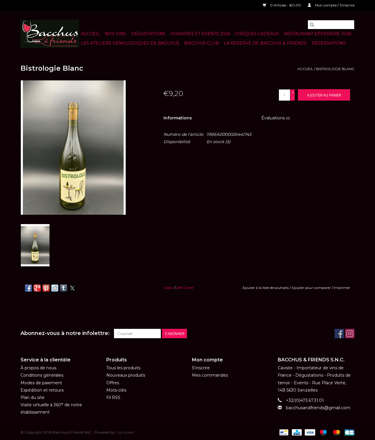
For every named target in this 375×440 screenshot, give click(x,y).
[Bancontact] (283, 432)
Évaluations (275, 118)
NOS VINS (115, 33)
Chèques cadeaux (257, 33)
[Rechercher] (312, 24)
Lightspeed (125, 432)
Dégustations (148, 33)
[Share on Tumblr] (63, 288)
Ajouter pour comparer (312, 287)
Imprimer (342, 287)
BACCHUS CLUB (201, 43)
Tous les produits (123, 367)
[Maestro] (322, 432)
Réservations (329, 43)
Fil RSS (113, 397)
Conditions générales (42, 375)
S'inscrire (201, 367)
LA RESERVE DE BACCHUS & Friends (265, 43)
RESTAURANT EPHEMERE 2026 (317, 33)
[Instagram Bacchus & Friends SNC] (349, 333)
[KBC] (296, 432)
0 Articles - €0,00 (285, 5)
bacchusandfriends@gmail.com (318, 407)
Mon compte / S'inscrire (334, 5)
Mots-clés (116, 390)
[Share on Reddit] (54, 288)
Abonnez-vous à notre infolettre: (65, 333)
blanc (168, 287)
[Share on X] (72, 288)
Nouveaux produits (125, 375)
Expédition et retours (42, 390)
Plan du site (33, 397)
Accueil (90, 33)
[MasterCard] (335, 432)
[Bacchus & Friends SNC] (50, 34)
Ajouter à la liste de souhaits (265, 287)
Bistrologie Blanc (335, 69)
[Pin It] (46, 288)
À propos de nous (38, 367)
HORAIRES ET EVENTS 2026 (200, 33)
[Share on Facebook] (28, 288)
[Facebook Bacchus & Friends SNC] (339, 333)
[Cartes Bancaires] (348, 432)
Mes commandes (210, 375)
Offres (112, 382)
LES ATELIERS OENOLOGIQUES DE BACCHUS (130, 43)
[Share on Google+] (37, 288)
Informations (177, 118)
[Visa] (309, 432)
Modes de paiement (41, 382)
